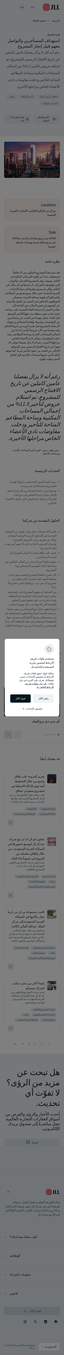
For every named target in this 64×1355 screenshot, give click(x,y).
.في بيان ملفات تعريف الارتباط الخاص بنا (39, 685)
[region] (32, 677)
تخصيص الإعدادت (32, 709)
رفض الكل (43, 698)
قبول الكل (20, 698)
